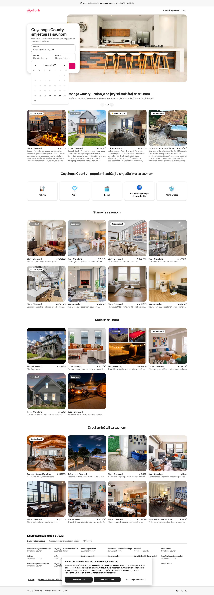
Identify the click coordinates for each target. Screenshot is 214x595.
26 (45, 96)
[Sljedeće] (112, 105)
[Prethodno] (102, 105)
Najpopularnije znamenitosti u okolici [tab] (64, 541)
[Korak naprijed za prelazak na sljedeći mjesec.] (64, 65)
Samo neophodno (107, 579)
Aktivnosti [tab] (87, 541)
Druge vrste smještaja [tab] (36, 541)
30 (64, 96)
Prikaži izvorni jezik (126, 3)
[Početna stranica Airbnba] (33, 10)
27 (50, 96)
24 (35, 96)
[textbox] (42, 58)
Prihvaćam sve (78, 579)
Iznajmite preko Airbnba (174, 10)
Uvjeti (65, 591)
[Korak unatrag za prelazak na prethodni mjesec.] (35, 65)
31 (35, 101)
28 (55, 96)
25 (40, 96)
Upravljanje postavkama (136, 579)
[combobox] (53, 49)
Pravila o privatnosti (52, 591)
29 (60, 96)
